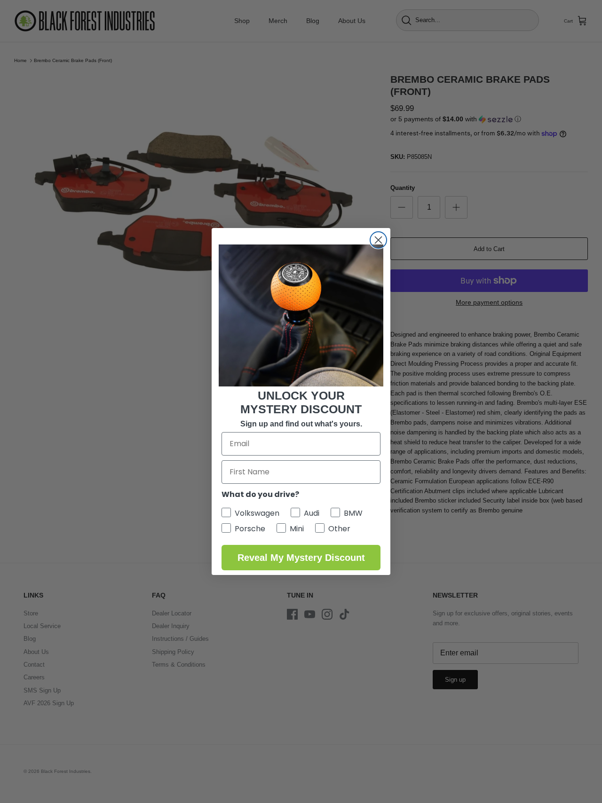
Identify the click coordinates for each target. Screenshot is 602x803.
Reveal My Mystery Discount (301, 557)
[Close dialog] (378, 240)
